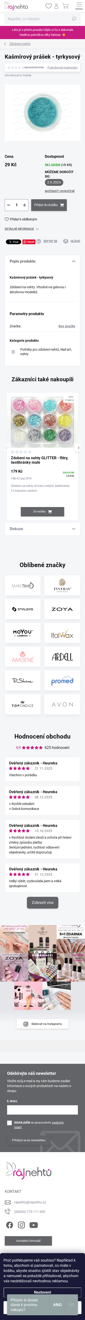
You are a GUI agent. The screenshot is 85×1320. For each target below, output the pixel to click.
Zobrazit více (42, 902)
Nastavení (42, 1292)
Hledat (74, 18)
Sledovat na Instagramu (46, 1024)
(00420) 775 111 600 (29, 1212)
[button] (78, 448)
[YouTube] (33, 1224)
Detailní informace (19, 229)
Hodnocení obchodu (42, 736)
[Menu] (79, 6)
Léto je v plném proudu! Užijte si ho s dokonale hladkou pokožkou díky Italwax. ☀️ (42, 32)
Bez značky (67, 326)
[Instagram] (21, 1224)
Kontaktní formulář (28, 1241)
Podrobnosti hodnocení (62, 67)
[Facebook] (9, 1224)
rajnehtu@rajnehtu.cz (30, 1202)
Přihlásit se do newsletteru (29, 1140)
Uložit (30, 242)
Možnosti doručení (60, 191)
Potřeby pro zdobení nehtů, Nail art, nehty (46, 352)
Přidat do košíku (46, 205)
